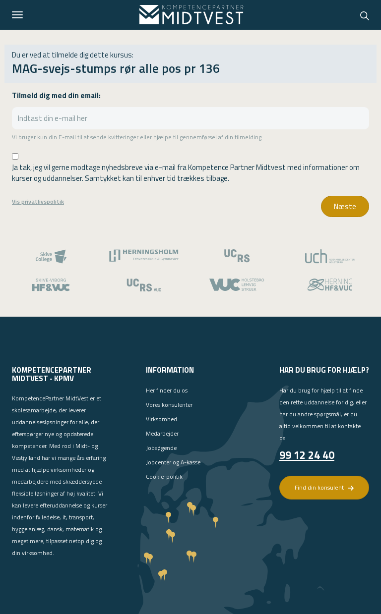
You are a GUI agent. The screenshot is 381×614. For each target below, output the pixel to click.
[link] (191, 15)
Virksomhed (161, 419)
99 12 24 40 (306, 455)
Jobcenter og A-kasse (173, 462)
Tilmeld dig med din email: (56, 95)
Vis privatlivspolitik (38, 201)
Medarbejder (162, 433)
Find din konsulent (320, 487)
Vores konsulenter (169, 404)
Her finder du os (167, 390)
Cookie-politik (164, 476)
